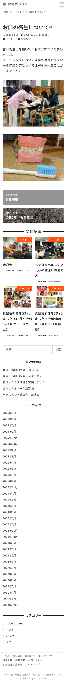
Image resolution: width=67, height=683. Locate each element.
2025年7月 (9, 462)
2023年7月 (9, 549)
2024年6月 (9, 499)
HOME (6, 656)
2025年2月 (9, 481)
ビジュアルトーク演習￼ (18, 388)
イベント (11, 38)
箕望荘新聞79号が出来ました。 (23, 376)
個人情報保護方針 (13, 664)
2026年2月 (9, 425)
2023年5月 (9, 555)
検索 (58, 349)
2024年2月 (9, 518)
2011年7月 (9, 592)
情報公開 (8, 660)
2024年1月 (9, 524)
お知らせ (26, 38)
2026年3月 (9, 419)
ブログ (7, 642)
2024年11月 (10, 487)
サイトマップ (32, 664)
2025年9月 (9, 450)
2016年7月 (9, 586)
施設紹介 (30, 656)
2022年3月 (9, 580)
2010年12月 (10, 605)
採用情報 (20, 660)
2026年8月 (9, 413)
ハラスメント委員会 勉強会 (21, 394)
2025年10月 (10, 444)
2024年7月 (9, 493)
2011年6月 (9, 598)
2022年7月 (9, 574)
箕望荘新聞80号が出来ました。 (23, 370)
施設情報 (17, 656)
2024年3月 (9, 512)
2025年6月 (9, 468)
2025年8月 (9, 456)
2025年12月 (10, 438)
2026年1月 (9, 431)
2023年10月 (10, 537)
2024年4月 (9, 506)
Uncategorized (13, 623)
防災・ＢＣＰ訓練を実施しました (24, 382)
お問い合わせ (35, 660)
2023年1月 (9, 561)
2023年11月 (10, 530)
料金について (45, 656)
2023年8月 (9, 543)
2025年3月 (9, 475)
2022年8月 (9, 568)
